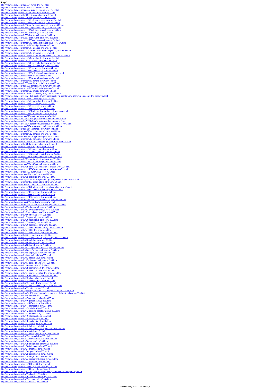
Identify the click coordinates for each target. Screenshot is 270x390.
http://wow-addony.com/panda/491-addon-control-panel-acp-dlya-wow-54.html (36, 187)
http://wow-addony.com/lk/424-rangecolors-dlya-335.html (26, 356)
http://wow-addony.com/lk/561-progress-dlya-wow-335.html (28, 12)
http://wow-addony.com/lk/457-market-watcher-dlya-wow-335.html (31, 273)
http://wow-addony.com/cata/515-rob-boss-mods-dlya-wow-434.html (31, 126)
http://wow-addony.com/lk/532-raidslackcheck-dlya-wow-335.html (30, 83)
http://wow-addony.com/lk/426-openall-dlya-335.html (25, 351)
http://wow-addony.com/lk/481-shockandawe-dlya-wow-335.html (30, 212)
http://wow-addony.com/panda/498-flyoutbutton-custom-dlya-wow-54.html (34, 169)
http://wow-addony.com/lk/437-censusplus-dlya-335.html (26, 323)
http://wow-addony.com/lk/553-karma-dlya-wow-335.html (27, 32)
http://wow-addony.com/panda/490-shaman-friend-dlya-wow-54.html (32, 189)
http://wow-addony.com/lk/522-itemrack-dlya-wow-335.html (28, 108)
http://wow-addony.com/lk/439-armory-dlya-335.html (25, 318)
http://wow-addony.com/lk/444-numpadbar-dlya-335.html (26, 306)
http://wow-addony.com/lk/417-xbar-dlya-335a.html (24, 374)
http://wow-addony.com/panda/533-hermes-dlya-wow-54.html (28, 81)
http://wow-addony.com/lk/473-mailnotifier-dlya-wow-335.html (29, 232)
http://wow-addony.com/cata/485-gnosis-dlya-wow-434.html (28, 202)
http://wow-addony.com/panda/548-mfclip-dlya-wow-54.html (28, 45)
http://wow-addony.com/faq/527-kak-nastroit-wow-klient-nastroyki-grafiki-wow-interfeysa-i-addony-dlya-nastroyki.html (54, 96)
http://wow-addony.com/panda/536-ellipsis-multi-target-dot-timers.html (32, 73)
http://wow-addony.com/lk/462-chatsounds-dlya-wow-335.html (29, 260)
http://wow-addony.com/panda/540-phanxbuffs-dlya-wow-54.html (30, 63)
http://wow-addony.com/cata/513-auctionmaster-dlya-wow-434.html (31, 131)
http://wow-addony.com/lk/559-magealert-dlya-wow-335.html (28, 17)
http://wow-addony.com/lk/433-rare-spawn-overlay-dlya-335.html (30, 333)
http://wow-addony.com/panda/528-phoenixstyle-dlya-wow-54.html (31, 93)
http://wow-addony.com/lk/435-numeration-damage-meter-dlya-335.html (33, 328)
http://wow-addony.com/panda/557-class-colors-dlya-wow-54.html (30, 22)
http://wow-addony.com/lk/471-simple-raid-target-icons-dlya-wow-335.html (34, 237)
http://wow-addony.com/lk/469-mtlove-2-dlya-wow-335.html (28, 242)
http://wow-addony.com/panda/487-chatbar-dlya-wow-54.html (28, 197)
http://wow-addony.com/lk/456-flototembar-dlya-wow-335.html (29, 275)
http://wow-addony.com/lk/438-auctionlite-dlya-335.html (26, 321)
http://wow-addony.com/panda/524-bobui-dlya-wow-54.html (28, 103)
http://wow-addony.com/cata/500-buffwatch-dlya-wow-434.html (29, 164)
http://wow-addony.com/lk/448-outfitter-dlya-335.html (25, 295)
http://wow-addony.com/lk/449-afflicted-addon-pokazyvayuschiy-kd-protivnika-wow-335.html (43, 293)
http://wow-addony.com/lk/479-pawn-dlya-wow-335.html (26, 217)
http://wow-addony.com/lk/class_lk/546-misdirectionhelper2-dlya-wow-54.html (36, 50)
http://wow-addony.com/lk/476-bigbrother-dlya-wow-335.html (29, 225)
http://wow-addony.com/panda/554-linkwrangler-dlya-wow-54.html (31, 30)
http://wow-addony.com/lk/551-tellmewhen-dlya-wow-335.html (29, 38)
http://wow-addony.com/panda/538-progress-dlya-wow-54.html (29, 68)
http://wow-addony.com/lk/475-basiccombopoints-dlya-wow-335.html (32, 227)
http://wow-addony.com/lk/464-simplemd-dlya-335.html (26, 255)
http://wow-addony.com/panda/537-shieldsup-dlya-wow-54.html (29, 70)
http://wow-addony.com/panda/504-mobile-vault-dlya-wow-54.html (31, 154)
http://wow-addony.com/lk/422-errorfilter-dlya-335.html (25, 361)
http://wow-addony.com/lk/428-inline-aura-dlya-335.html (26, 346)
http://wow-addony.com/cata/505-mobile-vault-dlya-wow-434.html (30, 151)
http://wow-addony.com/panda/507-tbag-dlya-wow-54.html (27, 146)
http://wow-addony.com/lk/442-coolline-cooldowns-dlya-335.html (30, 311)
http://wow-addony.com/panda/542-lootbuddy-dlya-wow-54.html (30, 58)
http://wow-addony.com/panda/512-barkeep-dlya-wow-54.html (29, 134)
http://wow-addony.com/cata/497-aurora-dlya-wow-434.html (28, 172)
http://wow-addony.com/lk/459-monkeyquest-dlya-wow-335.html (30, 268)
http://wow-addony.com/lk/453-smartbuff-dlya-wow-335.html (28, 283)
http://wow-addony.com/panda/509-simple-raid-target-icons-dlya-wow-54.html (36, 141)
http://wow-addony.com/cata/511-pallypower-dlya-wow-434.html (30, 136)
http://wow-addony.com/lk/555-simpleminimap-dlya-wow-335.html (31, 27)
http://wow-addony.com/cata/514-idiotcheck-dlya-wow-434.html (29, 129)
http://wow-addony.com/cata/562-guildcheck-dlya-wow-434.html (30, 10)
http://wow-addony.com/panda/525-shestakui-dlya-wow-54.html (29, 101)
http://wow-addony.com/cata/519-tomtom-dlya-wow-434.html (28, 116)
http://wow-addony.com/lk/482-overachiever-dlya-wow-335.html (30, 209)
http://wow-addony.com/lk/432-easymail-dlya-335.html (25, 336)
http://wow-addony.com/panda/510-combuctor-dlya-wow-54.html (30, 139)
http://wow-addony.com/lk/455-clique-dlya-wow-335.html (27, 278)
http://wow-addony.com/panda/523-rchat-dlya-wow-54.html (27, 106)
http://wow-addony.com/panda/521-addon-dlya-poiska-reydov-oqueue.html (34, 111)
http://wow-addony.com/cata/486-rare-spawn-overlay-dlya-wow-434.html (33, 199)
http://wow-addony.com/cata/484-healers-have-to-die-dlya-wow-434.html (33, 204)
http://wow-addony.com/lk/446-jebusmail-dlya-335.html (26, 301)
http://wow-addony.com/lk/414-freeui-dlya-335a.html (24, 381)
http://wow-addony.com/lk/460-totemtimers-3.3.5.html (25, 265)
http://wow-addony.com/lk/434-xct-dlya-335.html (23, 331)
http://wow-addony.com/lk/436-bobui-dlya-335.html (24, 326)
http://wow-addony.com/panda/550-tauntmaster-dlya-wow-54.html (30, 40)
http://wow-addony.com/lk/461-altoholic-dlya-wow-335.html (28, 263)
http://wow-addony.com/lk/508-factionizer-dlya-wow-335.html (29, 144)
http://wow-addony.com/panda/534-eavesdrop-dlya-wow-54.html (30, 78)
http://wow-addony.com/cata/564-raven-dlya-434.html (25, 5)
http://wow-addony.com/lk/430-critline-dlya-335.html (24, 341)
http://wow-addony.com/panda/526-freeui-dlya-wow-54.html (28, 98)
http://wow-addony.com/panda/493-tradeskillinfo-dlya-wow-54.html (31, 182)
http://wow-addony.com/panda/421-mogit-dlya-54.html (25, 364)
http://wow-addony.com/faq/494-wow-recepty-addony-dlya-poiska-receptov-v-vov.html (40, 179)
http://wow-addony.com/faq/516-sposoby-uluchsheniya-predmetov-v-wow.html (36, 124)
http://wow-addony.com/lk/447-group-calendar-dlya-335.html (28, 298)
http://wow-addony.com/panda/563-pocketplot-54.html (25, 7)
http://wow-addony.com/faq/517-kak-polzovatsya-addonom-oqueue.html (33, 121)
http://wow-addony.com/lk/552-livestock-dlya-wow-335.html (28, 35)
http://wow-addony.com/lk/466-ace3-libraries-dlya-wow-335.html (30, 250)
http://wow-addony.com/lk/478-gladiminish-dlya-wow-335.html (29, 220)
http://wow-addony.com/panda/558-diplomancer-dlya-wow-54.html (31, 20)
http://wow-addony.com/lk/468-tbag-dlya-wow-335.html (26, 245)
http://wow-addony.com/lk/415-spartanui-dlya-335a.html (26, 379)
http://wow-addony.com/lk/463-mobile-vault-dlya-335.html (27, 258)
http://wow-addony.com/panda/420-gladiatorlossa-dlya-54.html (29, 366)
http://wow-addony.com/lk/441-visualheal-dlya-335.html (26, 313)
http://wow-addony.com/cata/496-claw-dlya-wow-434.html (27, 174)
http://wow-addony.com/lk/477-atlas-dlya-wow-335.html (26, 222)
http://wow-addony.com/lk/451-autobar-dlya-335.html (25, 288)
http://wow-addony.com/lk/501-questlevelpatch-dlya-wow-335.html (31, 159)
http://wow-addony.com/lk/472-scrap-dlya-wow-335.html (26, 235)
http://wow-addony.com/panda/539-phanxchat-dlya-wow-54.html (30, 65)
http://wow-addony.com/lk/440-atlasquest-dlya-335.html (26, 316)
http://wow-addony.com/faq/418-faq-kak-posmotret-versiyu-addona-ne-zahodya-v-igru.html (41, 371)
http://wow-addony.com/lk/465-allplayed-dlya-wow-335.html (28, 252)
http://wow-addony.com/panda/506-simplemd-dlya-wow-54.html (29, 149)
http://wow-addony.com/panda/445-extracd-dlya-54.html (26, 303)
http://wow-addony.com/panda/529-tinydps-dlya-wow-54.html (28, 91)
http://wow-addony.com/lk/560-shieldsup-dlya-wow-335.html (28, 15)
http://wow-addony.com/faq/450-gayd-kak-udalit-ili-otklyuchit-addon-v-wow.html (37, 290)
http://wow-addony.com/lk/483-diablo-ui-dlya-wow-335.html (28, 207)
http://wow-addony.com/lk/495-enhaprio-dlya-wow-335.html (28, 177)
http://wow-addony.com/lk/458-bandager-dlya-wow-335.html (28, 270)
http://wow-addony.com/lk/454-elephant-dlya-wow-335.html (28, 280)
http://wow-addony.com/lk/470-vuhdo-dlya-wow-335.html (27, 240)
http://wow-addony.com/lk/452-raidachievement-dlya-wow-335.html (31, 285)
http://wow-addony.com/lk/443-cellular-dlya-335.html (25, 308)
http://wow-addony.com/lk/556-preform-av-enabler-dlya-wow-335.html (32, 25)
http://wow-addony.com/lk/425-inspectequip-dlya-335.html (27, 354)
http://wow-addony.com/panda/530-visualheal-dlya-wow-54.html (30, 88)
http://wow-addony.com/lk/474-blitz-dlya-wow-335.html (26, 230)
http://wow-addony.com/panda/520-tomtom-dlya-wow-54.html (29, 113)
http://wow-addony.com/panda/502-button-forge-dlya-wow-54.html (31, 161)
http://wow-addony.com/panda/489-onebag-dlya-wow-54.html (28, 192)
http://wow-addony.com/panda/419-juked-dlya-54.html (25, 369)
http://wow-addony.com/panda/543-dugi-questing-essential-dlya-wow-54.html (35, 55)
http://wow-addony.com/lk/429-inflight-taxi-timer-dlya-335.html (29, 344)
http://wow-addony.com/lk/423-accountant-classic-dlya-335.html (29, 359)
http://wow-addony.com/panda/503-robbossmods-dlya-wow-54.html (31, 156)
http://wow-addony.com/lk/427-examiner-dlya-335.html (25, 349)
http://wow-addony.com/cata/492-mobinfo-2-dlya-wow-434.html (29, 184)
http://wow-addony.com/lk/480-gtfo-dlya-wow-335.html (26, 215)
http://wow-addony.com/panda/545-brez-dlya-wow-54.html (27, 53)
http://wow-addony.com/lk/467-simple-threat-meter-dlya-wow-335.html (32, 247)
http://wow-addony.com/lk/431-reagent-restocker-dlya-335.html (29, 338)
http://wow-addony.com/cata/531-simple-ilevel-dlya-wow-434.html (30, 86)
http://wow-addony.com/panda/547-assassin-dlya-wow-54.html (29, 48)
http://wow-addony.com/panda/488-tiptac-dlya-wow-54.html (28, 194)
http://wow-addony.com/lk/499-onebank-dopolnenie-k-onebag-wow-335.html (35, 166)
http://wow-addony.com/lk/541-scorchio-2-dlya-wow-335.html (29, 60)
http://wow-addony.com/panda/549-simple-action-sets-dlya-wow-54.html (33, 43)
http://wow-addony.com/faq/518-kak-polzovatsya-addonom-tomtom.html (33, 118)
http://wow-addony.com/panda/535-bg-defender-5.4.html (26, 75)
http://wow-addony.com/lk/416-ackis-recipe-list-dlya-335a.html (29, 376)
